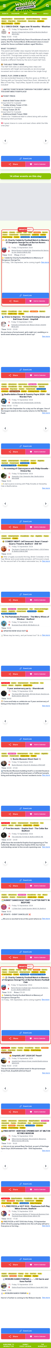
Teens (46, 536)
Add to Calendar (40, 164)
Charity (11, 970)
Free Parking (22, 465)
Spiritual (5, 463)
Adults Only (12, 314)
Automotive (23, 384)
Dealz (45, 13)
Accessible (41, 389)
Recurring (31, 21)
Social (4, 314)
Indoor (44, 19)
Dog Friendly (14, 391)
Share (15, 164)
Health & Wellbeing (33, 19)
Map (25, 13)
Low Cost (34, 311)
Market (42, 311)
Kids (29, 970)
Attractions (12, 384)
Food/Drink (12, 311)
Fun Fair (33, 1273)
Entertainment (19, 19)
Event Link (27, 159)
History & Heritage (30, 386)
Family (4, 386)
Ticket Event (21, 21)
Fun (20, 311)
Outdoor (5, 389)
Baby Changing (7, 23)
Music (4, 21)
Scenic (21, 389)
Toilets (17, 23)
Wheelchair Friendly (9, 465)
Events (5, 13)
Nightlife (41, 461)
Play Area (11, 21)
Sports (44, 970)
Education (5, 1123)
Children (41, 21)
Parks (4, 1050)
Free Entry (5, 683)
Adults (4, 311)
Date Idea (32, 384)
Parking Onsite (33, 391)
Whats (35, 13)
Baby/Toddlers (7, 19)
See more (45, 262)
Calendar (15, 13)
